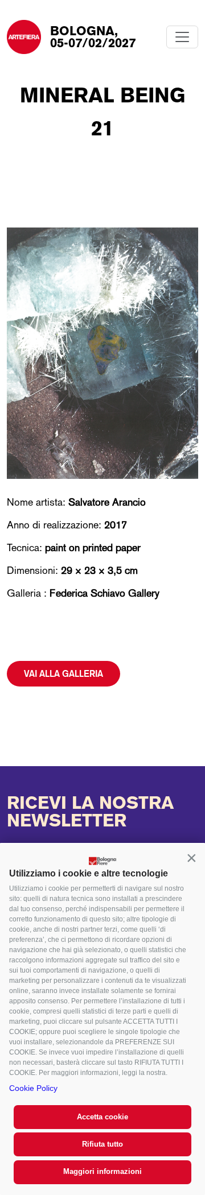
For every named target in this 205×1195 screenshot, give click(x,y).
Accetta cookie (102, 1117)
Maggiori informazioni (102, 1171)
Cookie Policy (33, 1088)
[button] (191, 857)
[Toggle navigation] (182, 37)
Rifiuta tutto (102, 1144)
